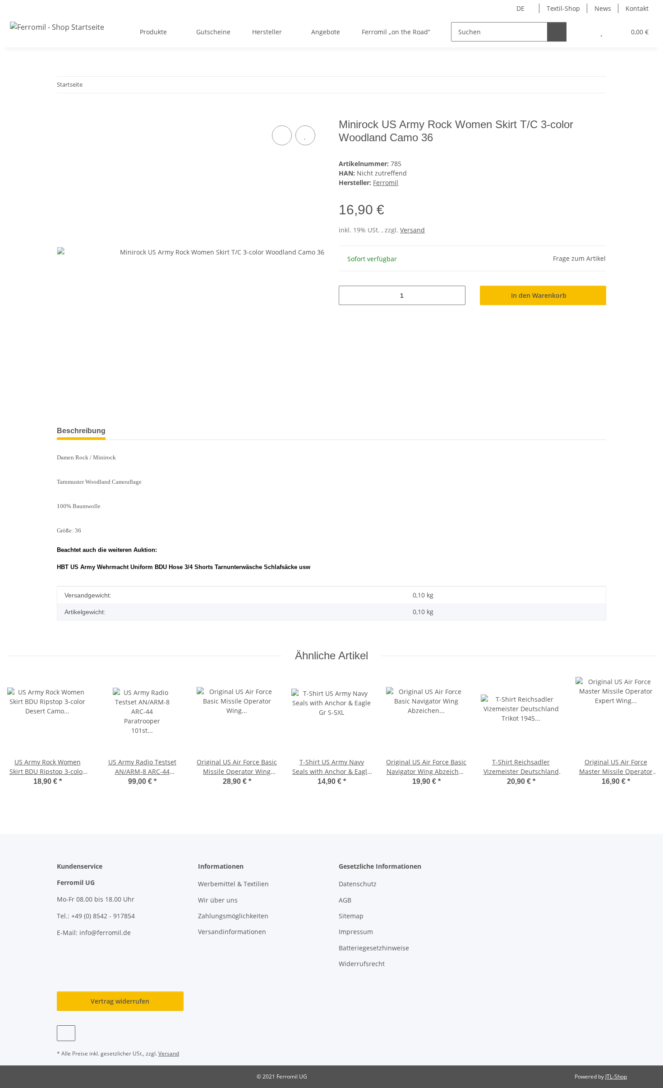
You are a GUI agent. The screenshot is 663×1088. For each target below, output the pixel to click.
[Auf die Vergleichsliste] (282, 135)
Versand (412, 230)
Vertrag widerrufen (120, 1001)
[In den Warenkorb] (64, 113)
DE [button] (520, 8)
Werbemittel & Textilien (233, 884)
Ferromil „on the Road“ (396, 32)
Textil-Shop (563, 8)
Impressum (356, 931)
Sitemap (351, 916)
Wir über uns (218, 900)
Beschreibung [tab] (81, 431)
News (602, 8)
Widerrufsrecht (362, 963)
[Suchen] (556, 32)
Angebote (325, 32)
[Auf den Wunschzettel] (305, 135)
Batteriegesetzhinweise (374, 948)
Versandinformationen (232, 931)
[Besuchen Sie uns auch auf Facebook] (66, 1033)
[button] (583, 31)
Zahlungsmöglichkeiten (233, 916)
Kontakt (637, 8)
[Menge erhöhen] (455, 295)
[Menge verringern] (349, 295)
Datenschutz (358, 884)
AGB (345, 900)
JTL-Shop (616, 1076)
